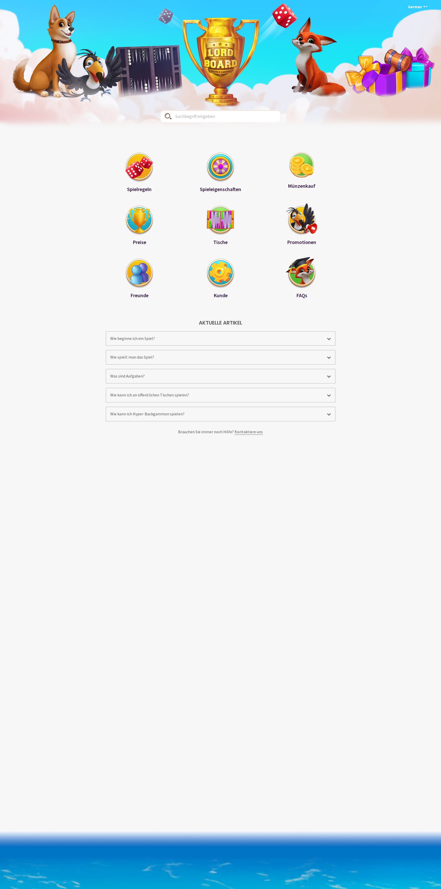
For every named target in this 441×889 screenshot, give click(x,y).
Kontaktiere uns (249, 431)
